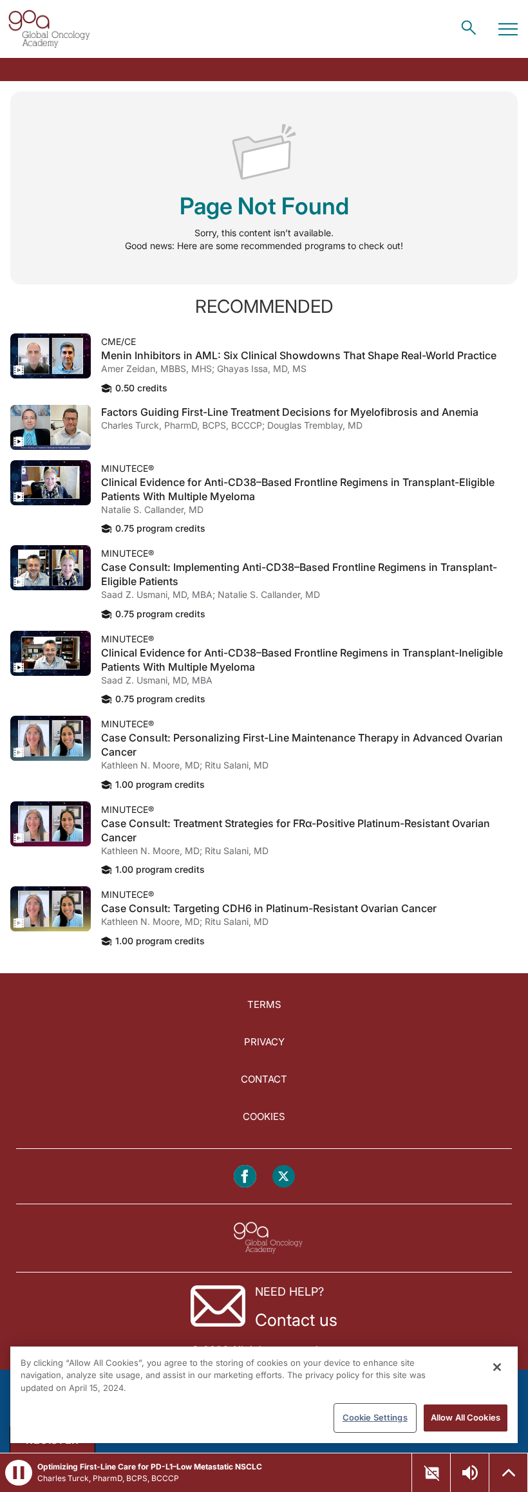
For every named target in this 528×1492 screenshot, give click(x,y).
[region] (264, 1395)
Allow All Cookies (465, 1417)
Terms (264, 1004)
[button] (18, 1473)
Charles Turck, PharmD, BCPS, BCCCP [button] (108, 1478)
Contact (264, 1079)
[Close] (497, 1367)
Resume (50, 355)
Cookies (264, 1116)
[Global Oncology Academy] (48, 29)
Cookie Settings (375, 1417)
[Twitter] (283, 1176)
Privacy (264, 1042)
